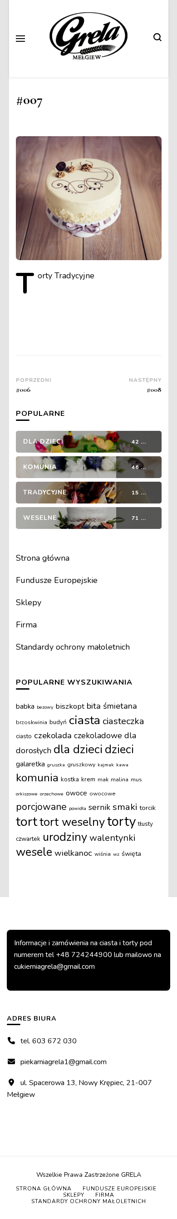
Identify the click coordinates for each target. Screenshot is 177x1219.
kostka (70, 779)
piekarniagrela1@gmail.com (63, 1062)
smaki (125, 806)
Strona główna (42, 558)
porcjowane (41, 806)
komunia (37, 777)
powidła (77, 808)
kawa (122, 764)
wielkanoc (73, 853)
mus (136, 779)
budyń (58, 722)
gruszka (56, 764)
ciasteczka (123, 721)
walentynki (112, 838)
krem (88, 779)
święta (131, 853)
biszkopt (69, 706)
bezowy (45, 707)
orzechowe (52, 793)
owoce (76, 793)
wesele (34, 852)
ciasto (24, 736)
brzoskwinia (31, 722)
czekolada (53, 735)
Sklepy (28, 602)
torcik (147, 807)
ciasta (84, 720)
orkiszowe (27, 793)
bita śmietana (112, 706)
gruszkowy (81, 764)
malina (119, 779)
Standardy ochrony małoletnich (73, 647)
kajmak (106, 764)
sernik (99, 807)
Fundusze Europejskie (57, 580)
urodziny (65, 837)
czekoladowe (98, 735)
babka (25, 706)
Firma (26, 624)
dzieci (119, 749)
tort (26, 821)
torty (121, 821)
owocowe (102, 793)
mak (103, 779)
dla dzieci (78, 749)
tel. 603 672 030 (48, 1041)
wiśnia (102, 854)
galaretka (30, 764)
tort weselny (72, 822)
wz (116, 854)
